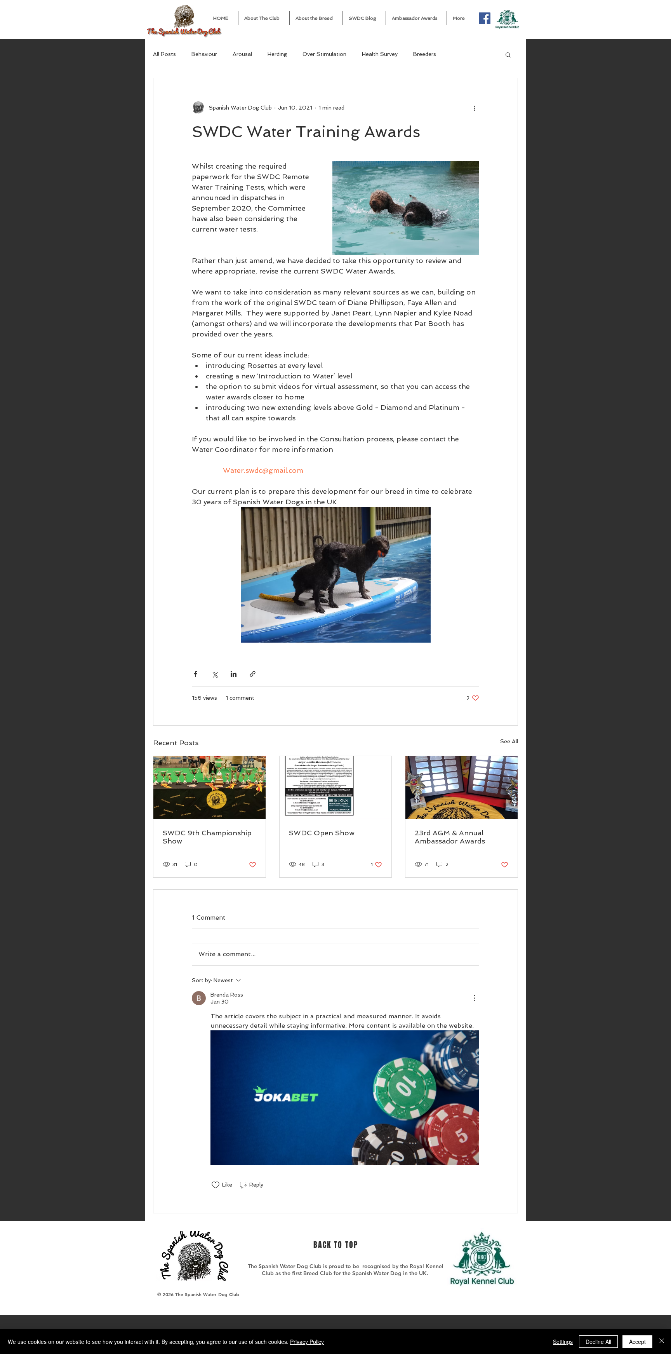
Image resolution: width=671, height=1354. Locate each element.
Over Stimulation (324, 54)
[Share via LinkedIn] (233, 674)
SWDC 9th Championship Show (207, 837)
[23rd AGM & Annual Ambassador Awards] (461, 787)
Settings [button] (563, 1341)
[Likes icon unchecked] (215, 1185)
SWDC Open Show (322, 833)
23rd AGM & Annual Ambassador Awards (450, 837)
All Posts (164, 54)
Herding (277, 54)
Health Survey (380, 54)
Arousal (242, 54)
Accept (637, 1341)
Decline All (598, 1341)
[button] (263, 18)
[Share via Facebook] (195, 674)
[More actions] (474, 107)
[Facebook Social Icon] (484, 18)
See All (509, 741)
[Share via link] (252, 674)
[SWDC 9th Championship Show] (209, 787)
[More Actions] (474, 998)
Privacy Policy (307, 1341)
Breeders (424, 54)
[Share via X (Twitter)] (214, 674)
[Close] (661, 1341)
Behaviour (204, 54)
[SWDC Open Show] (336, 787)
